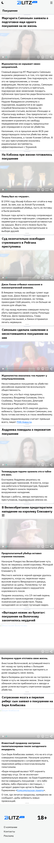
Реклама (9, 835)
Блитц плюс (27, 2)
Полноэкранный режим (47, 57)
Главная (14, 817)
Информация (43, 57)
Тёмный (2, 2)
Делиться (51, 57)
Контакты (9, 831)
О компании (10, 827)
